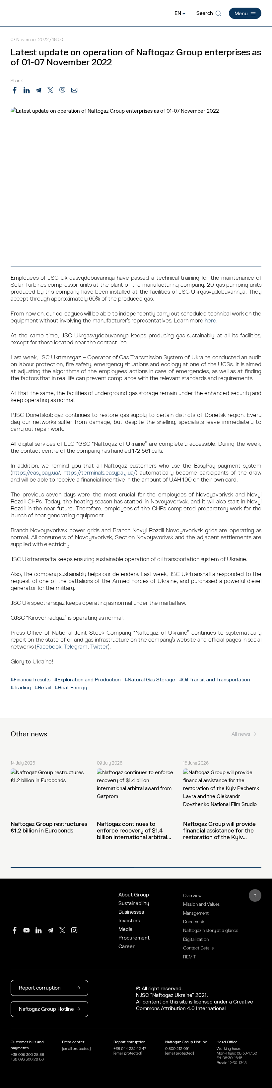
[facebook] (15, 930)
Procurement (134, 938)
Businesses (131, 912)
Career (126, 946)
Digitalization (196, 939)
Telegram (76, 646)
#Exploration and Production (87, 679)
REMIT (189, 957)
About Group (133, 894)
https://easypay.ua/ (36, 472)
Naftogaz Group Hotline (46, 1009)
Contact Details (198, 948)
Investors (129, 920)
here (210, 320)
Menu (241, 13)
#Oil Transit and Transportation (214, 679)
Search (204, 13)
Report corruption (40, 988)
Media (125, 929)
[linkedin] (38, 930)
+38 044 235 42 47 (129, 1048)
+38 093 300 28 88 (27, 1059)
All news (241, 734)
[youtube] (27, 930)
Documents (194, 922)
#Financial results (30, 679)
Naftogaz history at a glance (210, 930)
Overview (192, 895)
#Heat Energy (71, 687)
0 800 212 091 (177, 1048)
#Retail (43, 687)
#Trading (21, 687)
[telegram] (50, 930)
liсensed (203, 1002)
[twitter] (62, 930)
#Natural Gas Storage (150, 679)
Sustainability (133, 903)
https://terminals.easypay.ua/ (99, 472)
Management (196, 913)
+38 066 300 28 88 (27, 1054)
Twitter (99, 646)
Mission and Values (201, 904)
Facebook (48, 646)
